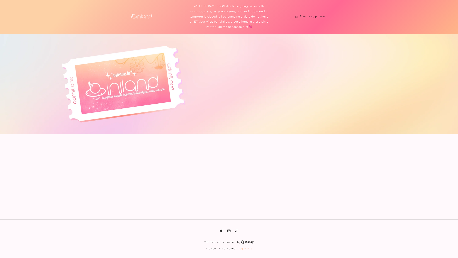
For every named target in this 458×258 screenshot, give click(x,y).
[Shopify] (247, 242)
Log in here (245, 248)
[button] (311, 16)
